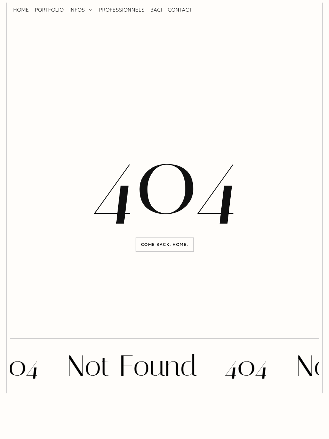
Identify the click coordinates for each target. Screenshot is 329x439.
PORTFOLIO (49, 9)
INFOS (77, 9)
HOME (21, 9)
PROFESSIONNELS (122, 9)
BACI (156, 9)
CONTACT (180, 9)
